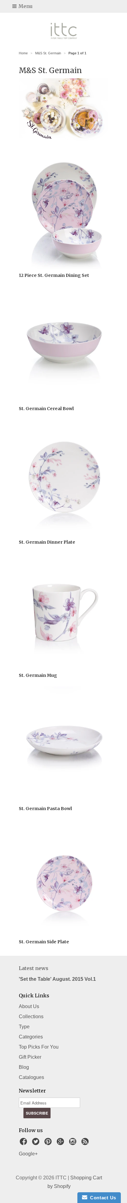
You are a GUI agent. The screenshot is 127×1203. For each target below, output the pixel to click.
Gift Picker (30, 1057)
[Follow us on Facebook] (24, 1143)
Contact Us (101, 1197)
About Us (29, 1006)
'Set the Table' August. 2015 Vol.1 (57, 979)
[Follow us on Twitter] (36, 1143)
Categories (31, 1036)
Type (24, 1026)
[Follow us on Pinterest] (49, 1143)
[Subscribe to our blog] (86, 1143)
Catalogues (31, 1077)
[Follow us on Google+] (61, 1143)
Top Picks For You (39, 1047)
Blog (24, 1067)
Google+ (28, 1153)
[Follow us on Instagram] (73, 1143)
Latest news (33, 968)
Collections (31, 1016)
